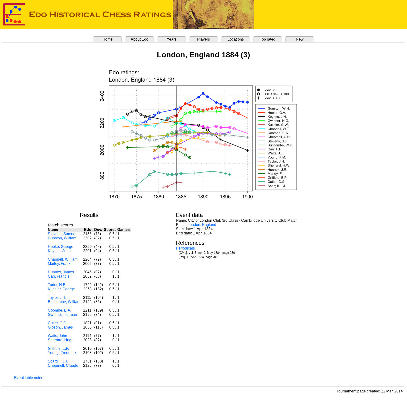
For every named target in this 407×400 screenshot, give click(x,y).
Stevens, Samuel (62, 234)
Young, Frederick (62, 353)
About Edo (139, 39)
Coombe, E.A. (59, 310)
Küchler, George (61, 289)
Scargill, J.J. (58, 361)
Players (203, 39)
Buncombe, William (64, 302)
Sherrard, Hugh (60, 340)
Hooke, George (60, 247)
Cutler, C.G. (57, 323)
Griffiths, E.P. (58, 348)
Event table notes (28, 378)
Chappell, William (62, 259)
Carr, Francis (58, 276)
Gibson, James (60, 327)
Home (107, 39)
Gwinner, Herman (62, 314)
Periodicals (185, 248)
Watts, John (57, 336)
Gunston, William (62, 238)
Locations (236, 39)
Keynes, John (59, 251)
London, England (201, 225)
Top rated (267, 39)
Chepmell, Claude (63, 365)
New (300, 39)
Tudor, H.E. (57, 285)
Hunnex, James (61, 272)
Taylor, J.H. (57, 298)
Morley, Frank (59, 264)
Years (171, 39)
